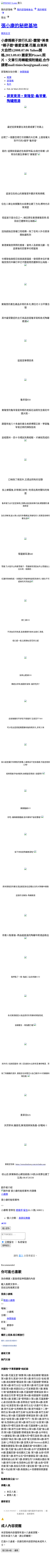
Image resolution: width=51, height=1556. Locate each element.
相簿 (9, 77)
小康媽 (4, 1194)
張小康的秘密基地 (19, 25)
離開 (16, 1550)
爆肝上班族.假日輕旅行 (9, 1341)
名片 (9, 84)
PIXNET (13, 1511)
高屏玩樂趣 (24, 1218)
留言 (25, 1210)
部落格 (10, 81)
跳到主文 (5, 33)
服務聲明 (30, 1514)
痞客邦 (19, 1210)
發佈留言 (6, 1245)
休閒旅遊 (24, 72)
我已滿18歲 (7, 1550)
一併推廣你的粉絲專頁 (9, 1346)
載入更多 (6, 1228)
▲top (3, 1223)
